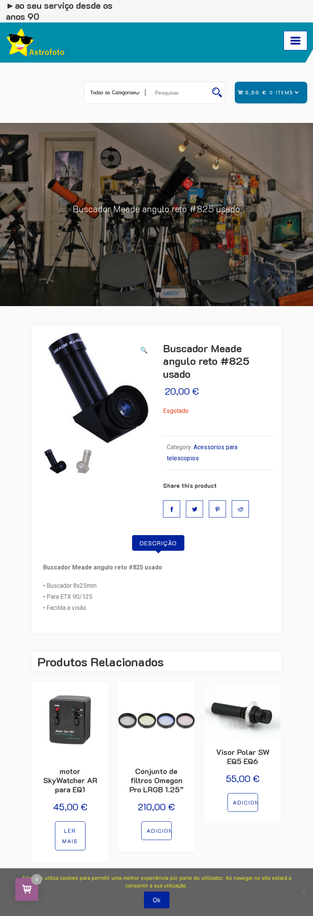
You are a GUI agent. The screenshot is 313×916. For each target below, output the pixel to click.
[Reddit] (240, 509)
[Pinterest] (217, 509)
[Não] (303, 892)
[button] (144, 350)
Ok (157, 900)
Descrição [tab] (158, 543)
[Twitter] (194, 509)
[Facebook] (171, 509)
